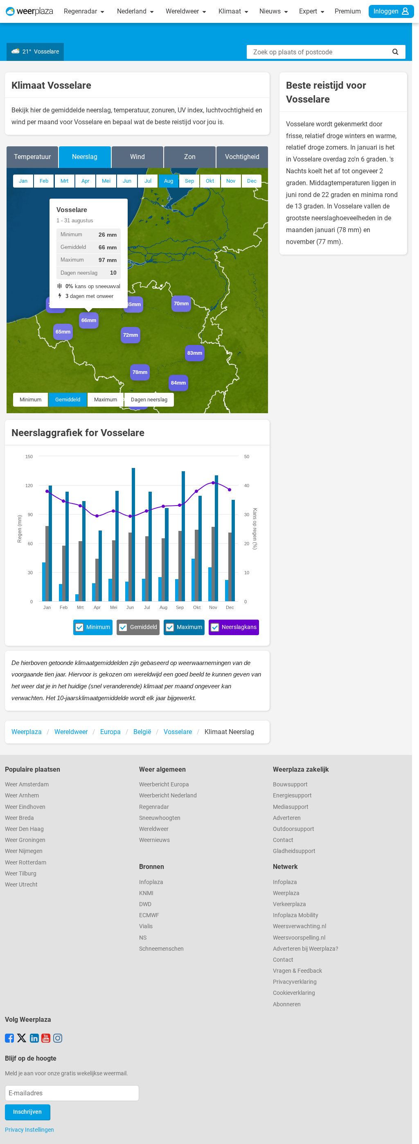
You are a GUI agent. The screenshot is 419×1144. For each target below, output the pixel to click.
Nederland (132, 11)
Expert (309, 11)
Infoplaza (151, 882)
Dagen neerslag (149, 399)
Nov (230, 181)
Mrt (64, 181)
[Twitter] (21, 1039)
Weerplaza (286, 893)
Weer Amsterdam (27, 784)
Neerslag (84, 157)
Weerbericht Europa (164, 784)
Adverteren (287, 818)
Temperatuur (32, 157)
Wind (137, 157)
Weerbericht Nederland (168, 795)
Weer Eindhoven (25, 807)
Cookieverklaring (294, 993)
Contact (283, 840)
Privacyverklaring (295, 981)
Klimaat (231, 11)
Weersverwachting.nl (299, 926)
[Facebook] (9, 1039)
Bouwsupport (290, 784)
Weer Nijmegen (24, 851)
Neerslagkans (239, 627)
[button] (65, 313)
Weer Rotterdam (25, 862)
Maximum (105, 399)
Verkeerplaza (289, 904)
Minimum (30, 399)
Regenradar (81, 11)
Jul (147, 181)
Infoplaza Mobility (295, 915)
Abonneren (287, 1004)
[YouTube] (45, 1039)
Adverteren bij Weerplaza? (305, 948)
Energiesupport (292, 795)
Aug (168, 181)
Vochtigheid (242, 157)
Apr (85, 181)
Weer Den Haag (24, 829)
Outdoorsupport (293, 829)
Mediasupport (291, 807)
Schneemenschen (161, 948)
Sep (189, 181)
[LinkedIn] (34, 1039)
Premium (348, 11)
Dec (252, 181)
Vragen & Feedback (297, 970)
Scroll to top (405, 1130)
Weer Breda (19, 818)
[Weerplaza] (29, 11)
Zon (190, 157)
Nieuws (270, 11)
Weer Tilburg (20, 873)
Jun (127, 181)
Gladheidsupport (294, 851)
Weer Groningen (25, 840)
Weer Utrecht (21, 884)
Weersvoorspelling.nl (299, 937)
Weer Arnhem (22, 795)
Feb (44, 181)
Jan (23, 181)
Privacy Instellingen (29, 1129)
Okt (210, 181)
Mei (106, 181)
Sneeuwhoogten (159, 818)
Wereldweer (183, 11)
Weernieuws (154, 840)
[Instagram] (57, 1039)
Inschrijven (27, 1111)
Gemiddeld (67, 399)
